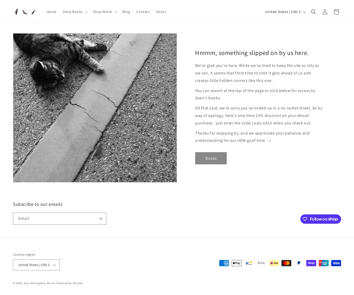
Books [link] (211, 158)
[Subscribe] (100, 219)
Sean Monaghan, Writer (40, 283)
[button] (75, 11)
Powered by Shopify (69, 283)
